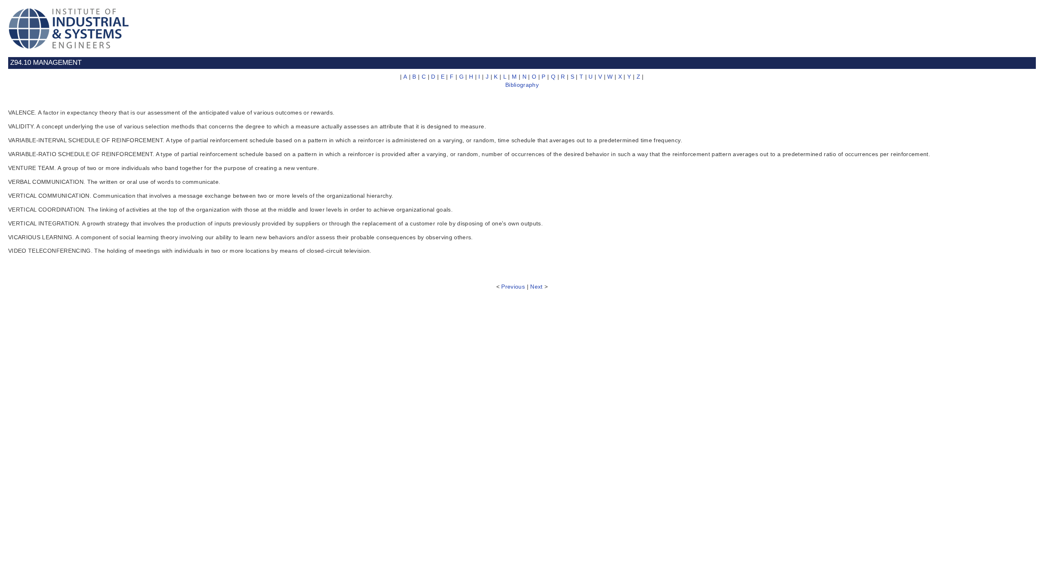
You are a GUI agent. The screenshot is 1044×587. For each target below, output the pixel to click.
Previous (513, 286)
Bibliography (522, 85)
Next (536, 286)
